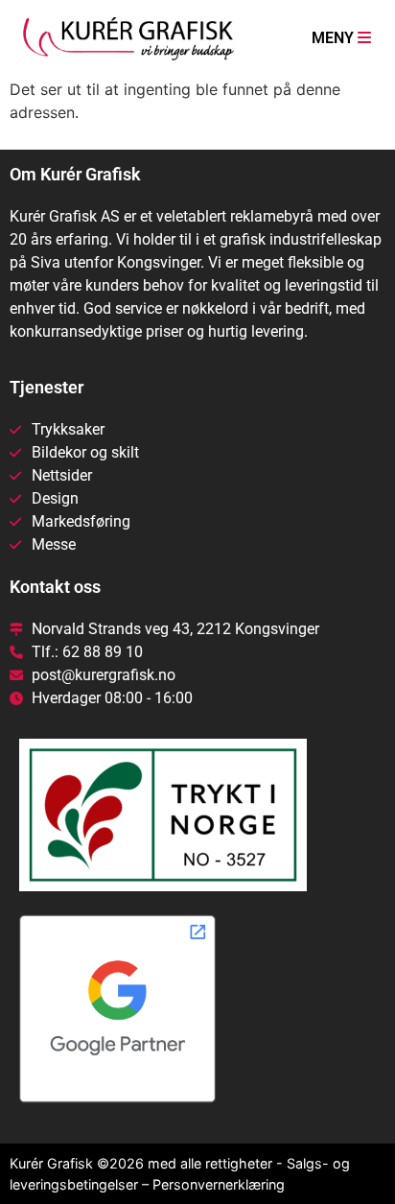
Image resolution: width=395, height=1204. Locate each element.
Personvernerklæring (218, 1184)
